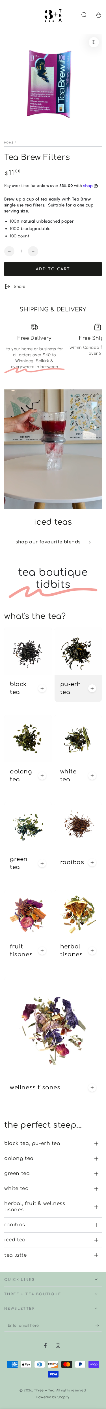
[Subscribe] (98, 1326)
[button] (84, 15)
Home (9, 142)
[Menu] (7, 15)
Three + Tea (44, 1390)
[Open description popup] (42, 688)
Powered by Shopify (53, 1397)
